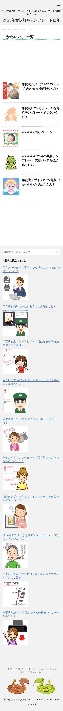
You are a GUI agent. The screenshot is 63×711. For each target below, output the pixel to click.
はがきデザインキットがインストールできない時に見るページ (31, 498)
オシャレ (32, 669)
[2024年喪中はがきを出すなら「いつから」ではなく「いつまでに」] (15, 555)
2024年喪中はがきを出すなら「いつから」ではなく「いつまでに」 (31, 537)
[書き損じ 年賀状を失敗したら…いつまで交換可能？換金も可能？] (15, 400)
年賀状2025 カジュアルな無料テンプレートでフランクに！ (41, 112)
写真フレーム (35, 672)
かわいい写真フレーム (37, 132)
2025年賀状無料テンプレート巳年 (31, 20)
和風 (10, 669)
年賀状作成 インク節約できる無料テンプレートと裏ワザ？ (31, 614)
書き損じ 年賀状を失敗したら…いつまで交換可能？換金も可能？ (31, 382)
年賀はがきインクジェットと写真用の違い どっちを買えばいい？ (31, 459)
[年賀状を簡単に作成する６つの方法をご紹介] (15, 323)
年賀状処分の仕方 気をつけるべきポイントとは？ (30, 421)
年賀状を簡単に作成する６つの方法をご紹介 (29, 306)
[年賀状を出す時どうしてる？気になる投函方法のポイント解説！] (15, 361)
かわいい (20, 669)
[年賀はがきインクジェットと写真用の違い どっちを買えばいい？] (15, 477)
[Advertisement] (31, 59)
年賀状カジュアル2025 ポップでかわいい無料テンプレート (41, 89)
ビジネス (45, 669)
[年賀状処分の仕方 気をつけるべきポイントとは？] (15, 439)
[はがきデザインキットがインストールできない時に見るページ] (15, 516)
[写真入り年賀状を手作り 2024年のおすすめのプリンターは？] (15, 287)
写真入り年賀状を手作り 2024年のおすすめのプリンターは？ (31, 269)
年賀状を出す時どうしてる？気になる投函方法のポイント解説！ (31, 343)
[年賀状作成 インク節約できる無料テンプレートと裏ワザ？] (15, 632)
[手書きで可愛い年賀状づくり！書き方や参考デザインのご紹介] (15, 594)
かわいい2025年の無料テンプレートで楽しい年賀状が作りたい (40, 160)
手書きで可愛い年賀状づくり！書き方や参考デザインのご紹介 (31, 575)
